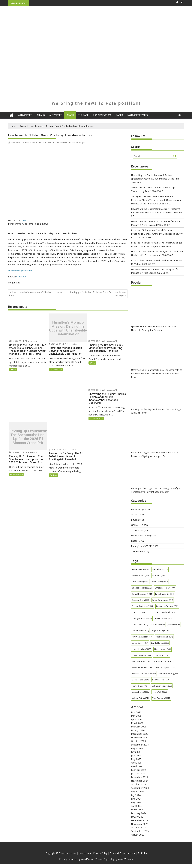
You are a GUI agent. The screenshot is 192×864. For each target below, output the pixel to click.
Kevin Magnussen (142, 636)
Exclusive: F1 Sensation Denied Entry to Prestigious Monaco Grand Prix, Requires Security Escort (157, 234)
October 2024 (138, 784)
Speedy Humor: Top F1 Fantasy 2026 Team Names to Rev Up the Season (153, 328)
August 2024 (137, 791)
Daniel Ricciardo (142, 594)
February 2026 (138, 726)
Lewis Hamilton (141, 649)
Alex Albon (160, 569)
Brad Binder (139, 581)
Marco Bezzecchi (164, 661)
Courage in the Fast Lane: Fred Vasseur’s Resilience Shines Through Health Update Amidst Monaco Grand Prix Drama (156, 200)
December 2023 (139, 820)
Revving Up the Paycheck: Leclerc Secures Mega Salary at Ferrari (156, 411)
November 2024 (139, 780)
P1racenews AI (31, 142)
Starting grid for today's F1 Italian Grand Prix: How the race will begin (98, 294)
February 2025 (138, 769)
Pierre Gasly (140, 686)
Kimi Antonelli (164, 636)
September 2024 (140, 787)
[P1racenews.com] (11, 115)
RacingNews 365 (102, 115)
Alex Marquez (140, 575)
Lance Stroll (140, 643)
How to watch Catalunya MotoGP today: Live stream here (36, 294)
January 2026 (138, 730)
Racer (119, 115)
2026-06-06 (95, 390)
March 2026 (137, 722)
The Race (83, 115)
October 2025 (138, 740)
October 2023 (138, 827)
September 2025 (140, 744)
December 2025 (139, 733)
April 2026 (136, 719)
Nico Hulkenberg (168, 673)
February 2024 (138, 813)
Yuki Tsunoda (161, 698)
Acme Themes (125, 859)
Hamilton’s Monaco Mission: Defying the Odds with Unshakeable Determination (68, 328)
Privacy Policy (100, 853)
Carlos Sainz (46, 142)
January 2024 (138, 816)
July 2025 (136, 751)
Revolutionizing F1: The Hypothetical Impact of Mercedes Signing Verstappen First (155, 454)
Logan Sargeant (141, 655)
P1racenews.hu (127, 853)
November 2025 (139, 737)
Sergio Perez (140, 692)
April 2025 (136, 762)
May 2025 (136, 759)
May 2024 (136, 802)
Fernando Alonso (142, 606)
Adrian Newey (140, 569)
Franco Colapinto (142, 612)
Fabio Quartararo (162, 600)
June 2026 (136, 712)
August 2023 (137, 834)
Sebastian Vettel (162, 686)
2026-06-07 (16, 341)
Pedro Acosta (160, 679)
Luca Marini (161, 655)
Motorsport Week (138, 115)
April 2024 (136, 805)
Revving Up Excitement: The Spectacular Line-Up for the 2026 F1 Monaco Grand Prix (28, 437)
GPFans (40, 115)
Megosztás (14, 282)
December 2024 (139, 777)
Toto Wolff (159, 692)
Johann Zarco (140, 630)
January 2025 (138, 773)
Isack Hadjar (140, 624)
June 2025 (136, 755)
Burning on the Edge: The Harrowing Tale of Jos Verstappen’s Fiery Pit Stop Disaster (155, 490)
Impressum (85, 853)
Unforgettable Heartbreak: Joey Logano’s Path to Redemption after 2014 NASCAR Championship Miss (156, 373)
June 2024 (136, 798)
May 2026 (136, 715)
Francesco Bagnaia (167, 606)
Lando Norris (160, 643)
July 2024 (136, 795)
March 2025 (137, 766)
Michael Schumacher (144, 673)
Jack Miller (158, 624)
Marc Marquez (141, 661)
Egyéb (134, 519)
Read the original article (20, 270)
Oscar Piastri (140, 679)
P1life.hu (142, 853)
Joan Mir (174, 624)
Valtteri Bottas (140, 698)
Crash (70, 115)
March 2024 (137, 809)
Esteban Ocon (140, 600)
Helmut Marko (163, 618)
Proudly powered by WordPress (76, 859)
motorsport (25, 115)
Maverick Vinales (142, 667)
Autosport (55, 115)
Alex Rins (158, 575)
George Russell (142, 618)
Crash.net (21, 276)
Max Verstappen (78, 142)
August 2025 (137, 748)
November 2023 (139, 823)
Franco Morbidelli (165, 612)
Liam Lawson (162, 649)
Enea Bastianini (164, 594)
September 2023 (140, 831)
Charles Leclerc (61, 142)
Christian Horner (164, 587)
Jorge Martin (160, 630)
